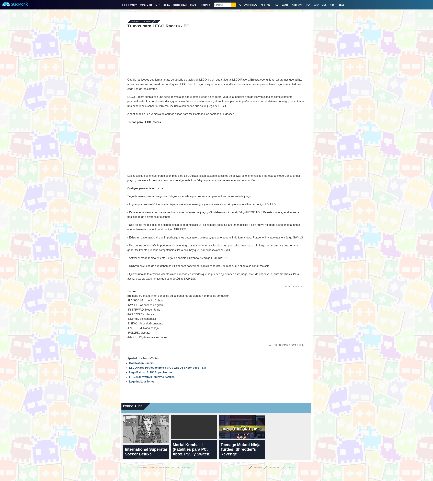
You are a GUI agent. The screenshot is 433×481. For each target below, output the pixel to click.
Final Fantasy (129, 4)
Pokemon (205, 4)
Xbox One (297, 4)
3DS (324, 4)
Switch (285, 4)
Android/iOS (250, 4)
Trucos (147, 21)
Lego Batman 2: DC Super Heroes (151, 372)
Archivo (258, 468)
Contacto (291, 468)
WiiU (316, 4)
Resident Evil (180, 4)
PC (239, 4)
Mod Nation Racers (141, 363)
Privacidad (274, 468)
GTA (157, 4)
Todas (340, 4)
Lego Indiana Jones (141, 381)
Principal (135, 21)
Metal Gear (146, 4)
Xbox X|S (265, 4)
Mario (193, 4)
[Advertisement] (216, 53)
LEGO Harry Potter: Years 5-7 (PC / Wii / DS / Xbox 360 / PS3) (167, 367)
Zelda (167, 4)
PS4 (308, 4)
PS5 (276, 4)
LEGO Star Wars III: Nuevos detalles (152, 377)
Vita (332, 4)
